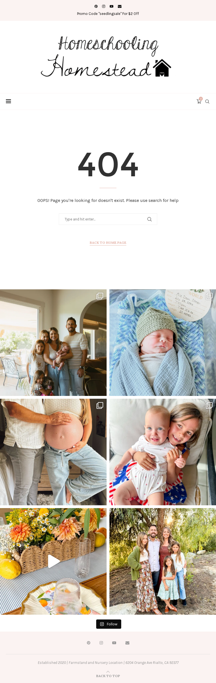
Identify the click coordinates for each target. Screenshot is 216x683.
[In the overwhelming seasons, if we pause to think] (162, 561)
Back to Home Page (108, 242)
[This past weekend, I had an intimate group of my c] (53, 561)
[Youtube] (111, 6)
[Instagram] (103, 6)
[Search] (207, 101)
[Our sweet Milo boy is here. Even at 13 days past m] (162, 342)
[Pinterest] (96, 6)
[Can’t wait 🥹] (53, 452)
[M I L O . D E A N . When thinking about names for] (53, 342)
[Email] (120, 6)
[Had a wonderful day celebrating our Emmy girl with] (162, 452)
